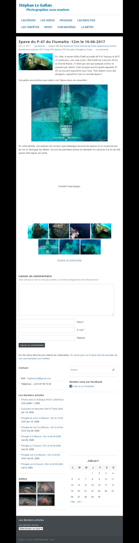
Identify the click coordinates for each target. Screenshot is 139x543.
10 (106, 479)
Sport (48, 27)
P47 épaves (55, 49)
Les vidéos (48, 20)
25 (113, 490)
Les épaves (28, 20)
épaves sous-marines (28, 49)
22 (92, 490)
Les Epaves (39, 45)
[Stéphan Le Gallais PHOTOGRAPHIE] (44, 7)
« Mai (72, 501)
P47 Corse (44, 49)
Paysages (66, 20)
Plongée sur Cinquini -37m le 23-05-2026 (41, 445)
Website (81, 337)
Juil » (79, 501)
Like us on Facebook (84, 386)
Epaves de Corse (88, 45)
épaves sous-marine (106, 45)
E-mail (80, 329)
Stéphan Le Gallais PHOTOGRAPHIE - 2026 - (37, 539)
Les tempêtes (30, 27)
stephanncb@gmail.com (39, 378)
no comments (102, 49)
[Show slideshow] (69, 260)
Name (80, 321)
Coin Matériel (66, 27)
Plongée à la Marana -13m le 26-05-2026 (41, 436)
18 (113, 484)
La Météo (87, 27)
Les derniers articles (28, 524)
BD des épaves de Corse (67, 45)
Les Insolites (86, 20)
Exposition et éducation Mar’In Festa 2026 (42, 408)
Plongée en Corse (84, 49)
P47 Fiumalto (68, 49)
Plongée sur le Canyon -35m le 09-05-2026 (42, 464)
